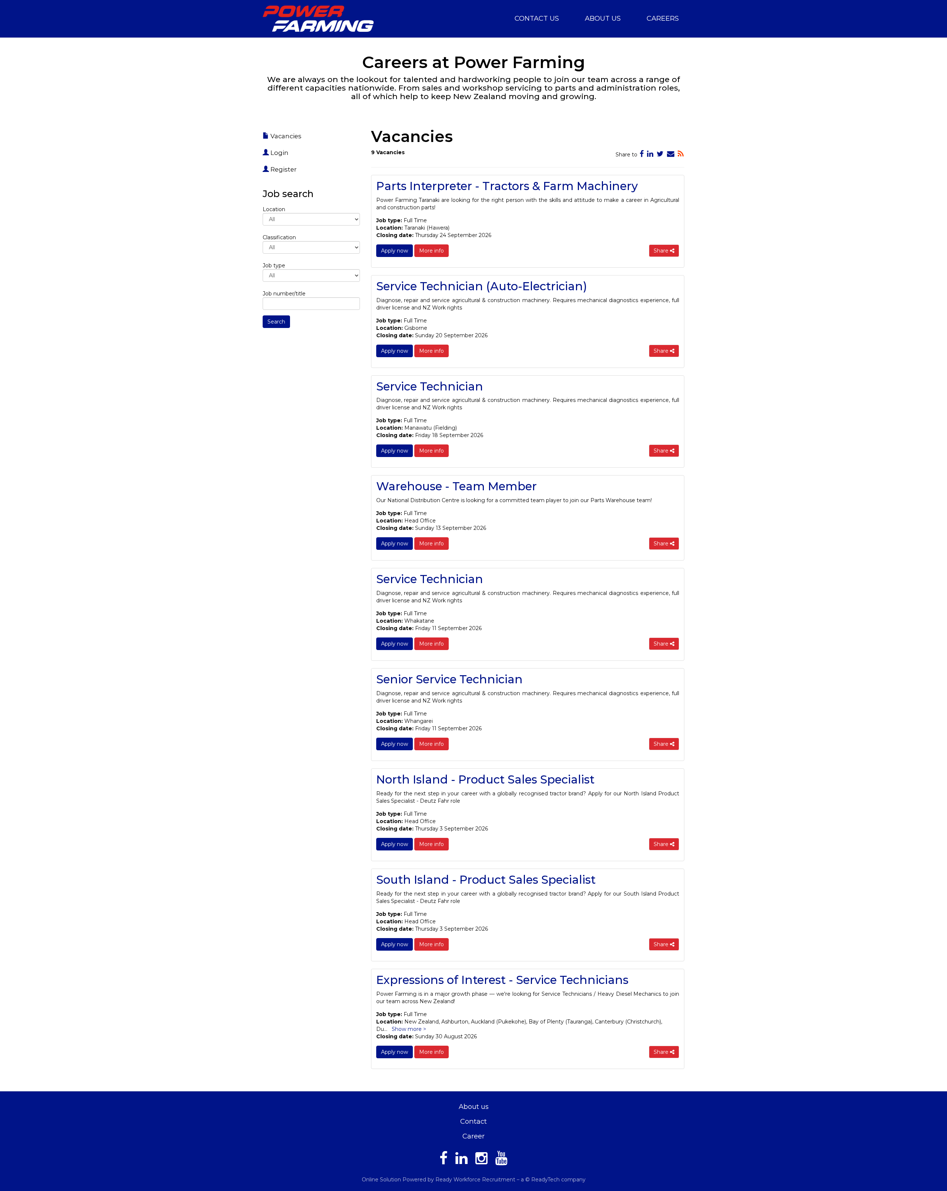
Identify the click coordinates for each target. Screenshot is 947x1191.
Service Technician (429, 386)
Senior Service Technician (449, 679)
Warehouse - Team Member (456, 486)
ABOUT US (603, 18)
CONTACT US (537, 18)
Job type (274, 265)
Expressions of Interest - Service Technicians (502, 980)
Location (274, 209)
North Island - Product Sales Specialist (485, 779)
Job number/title (284, 293)
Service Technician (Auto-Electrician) (481, 286)
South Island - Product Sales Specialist (486, 880)
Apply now (394, 250)
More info (431, 250)
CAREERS (663, 18)
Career (473, 1136)
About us (474, 1106)
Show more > (409, 1029)
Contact (473, 1121)
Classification (279, 237)
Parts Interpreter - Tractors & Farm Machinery (507, 186)
